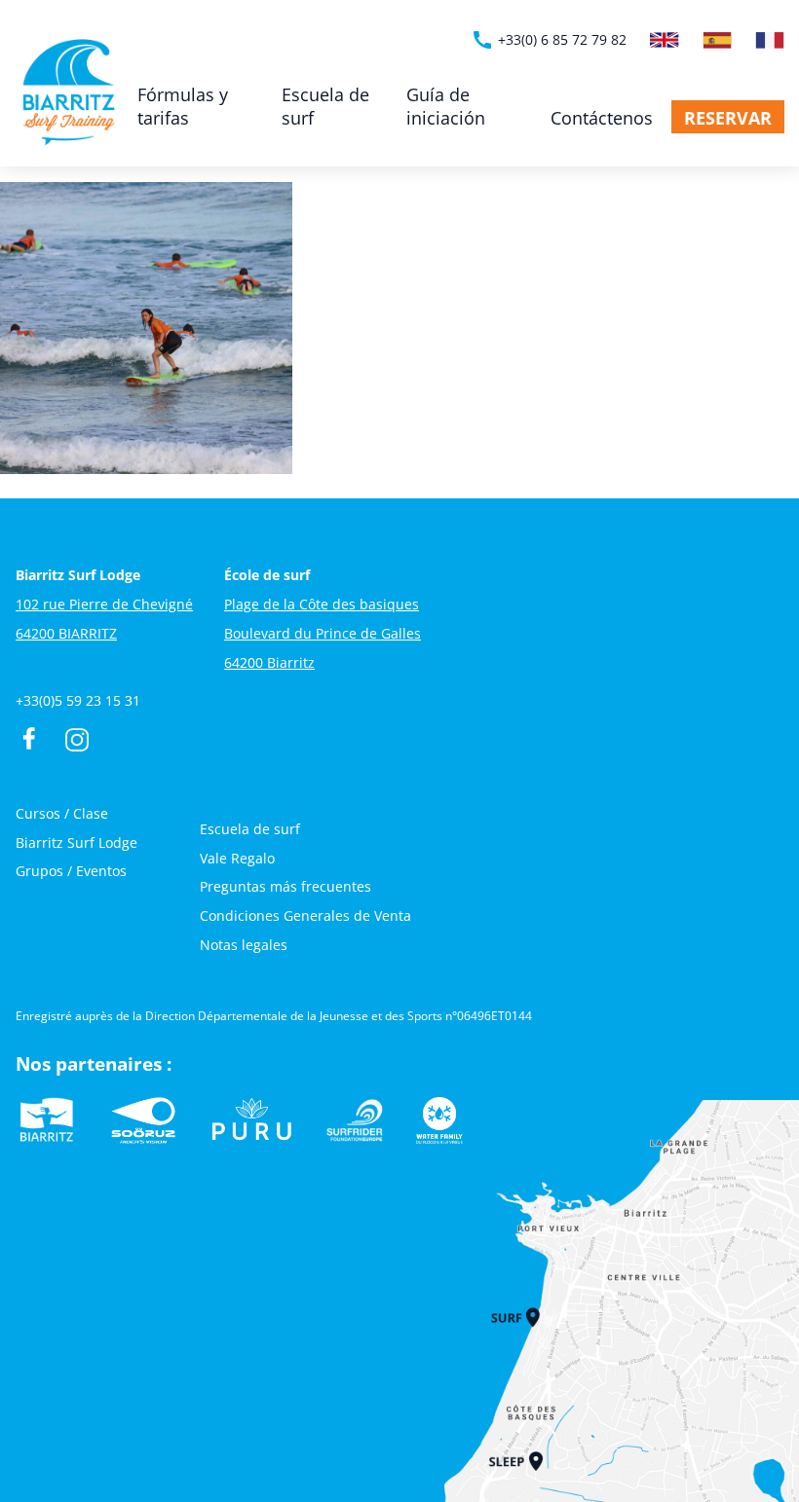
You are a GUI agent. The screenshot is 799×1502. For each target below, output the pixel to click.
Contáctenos (602, 117)
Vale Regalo (237, 858)
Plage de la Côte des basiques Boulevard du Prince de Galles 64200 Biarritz (322, 633)
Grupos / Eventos (71, 870)
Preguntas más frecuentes (285, 886)
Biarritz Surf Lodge (76, 842)
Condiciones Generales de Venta (305, 915)
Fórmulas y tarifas (182, 106)
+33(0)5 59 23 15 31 (78, 700)
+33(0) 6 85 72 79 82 (549, 40)
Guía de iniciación (445, 106)
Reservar (728, 117)
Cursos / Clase (62, 813)
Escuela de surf (325, 106)
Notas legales (243, 944)
